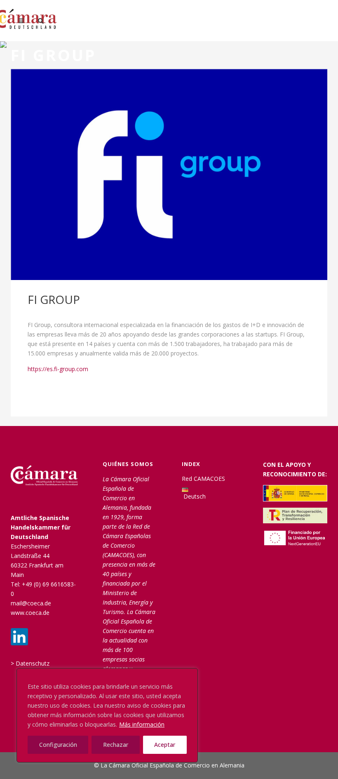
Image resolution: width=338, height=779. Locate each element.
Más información (141, 724)
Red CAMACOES (203, 478)
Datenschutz (32, 663)
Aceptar (164, 744)
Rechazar (115, 744)
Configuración (58, 744)
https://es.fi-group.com (58, 369)
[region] (107, 715)
